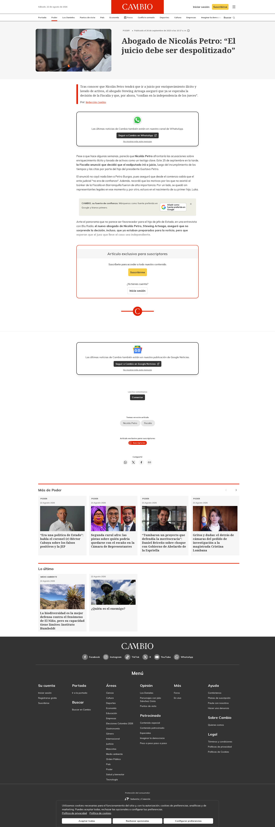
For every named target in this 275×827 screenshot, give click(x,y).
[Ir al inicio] (137, 7)
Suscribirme (137, 272)
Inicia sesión (137, 290)
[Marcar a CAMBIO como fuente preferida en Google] (173, 207)
